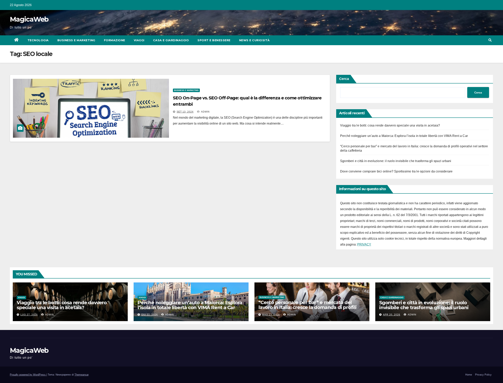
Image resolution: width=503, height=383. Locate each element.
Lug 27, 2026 (29, 314)
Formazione (114, 40)
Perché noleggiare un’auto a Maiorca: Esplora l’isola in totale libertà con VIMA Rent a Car (404, 135)
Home (468, 374)
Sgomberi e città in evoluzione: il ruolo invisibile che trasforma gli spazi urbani (395, 161)
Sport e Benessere (213, 40)
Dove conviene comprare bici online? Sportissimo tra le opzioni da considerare (396, 171)
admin (205, 111)
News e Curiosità (254, 40)
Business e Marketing (76, 40)
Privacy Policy (483, 374)
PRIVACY (364, 244)
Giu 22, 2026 (149, 314)
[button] (490, 40)
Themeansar (81, 374)
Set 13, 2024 (185, 111)
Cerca (344, 79)
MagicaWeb (29, 19)
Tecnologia (38, 40)
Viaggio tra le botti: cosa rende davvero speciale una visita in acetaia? (390, 125)
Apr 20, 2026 (391, 314)
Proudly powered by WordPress (28, 374)
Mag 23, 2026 (271, 314)
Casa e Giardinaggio (171, 40)
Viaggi (139, 40)
